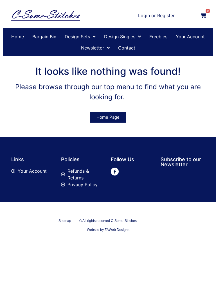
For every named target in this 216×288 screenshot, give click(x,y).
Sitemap (64, 221)
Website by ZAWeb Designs (108, 230)
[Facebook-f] (115, 172)
